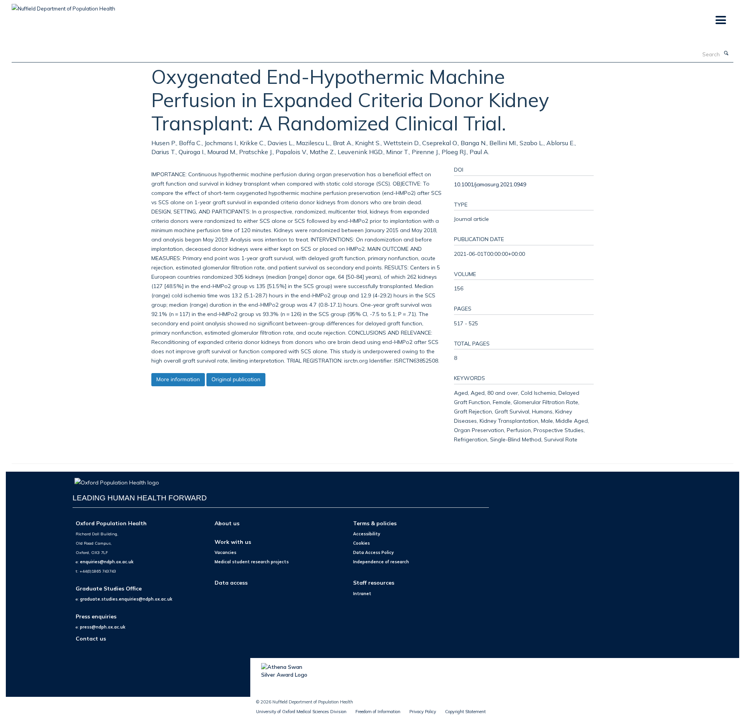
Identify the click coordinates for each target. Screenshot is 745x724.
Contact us (91, 638)
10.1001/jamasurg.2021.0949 (490, 184)
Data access (231, 582)
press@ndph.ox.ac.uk (102, 627)
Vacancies (225, 552)
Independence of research (381, 561)
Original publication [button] (235, 379)
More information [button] (178, 379)
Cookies (361, 543)
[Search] (726, 53)
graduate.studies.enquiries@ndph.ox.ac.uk (126, 599)
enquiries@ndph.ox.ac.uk (106, 561)
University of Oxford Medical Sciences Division (301, 711)
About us (227, 523)
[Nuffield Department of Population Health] (63, 6)
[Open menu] (720, 20)
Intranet (362, 593)
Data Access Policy (373, 552)
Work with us (233, 541)
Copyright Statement (465, 711)
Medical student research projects (252, 561)
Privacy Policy (422, 711)
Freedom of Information (377, 711)
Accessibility (366, 533)
